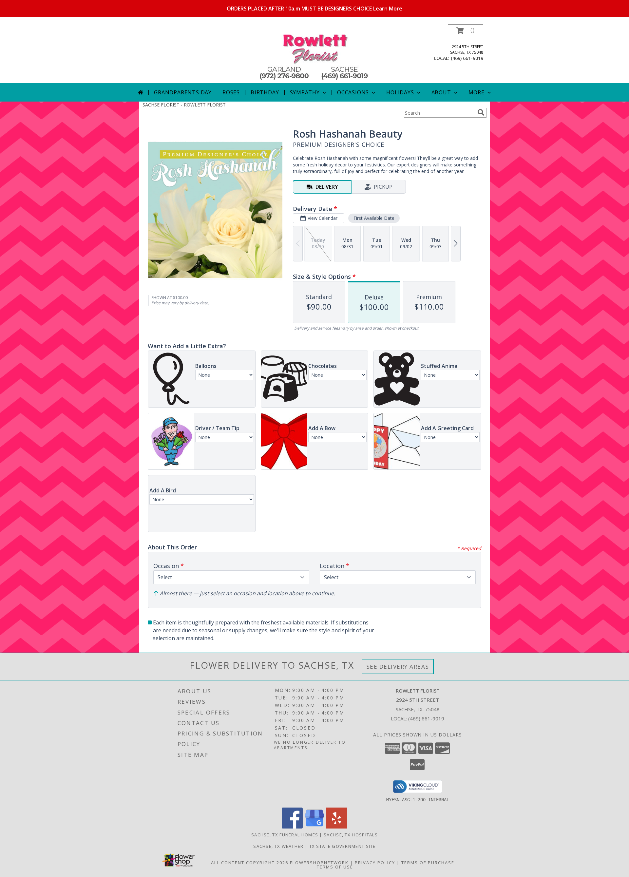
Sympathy (305, 92)
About (441, 92)
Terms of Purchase (427, 863)
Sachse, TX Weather (278, 846)
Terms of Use (335, 867)
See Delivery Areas (398, 666)
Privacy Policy (375, 863)
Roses (231, 92)
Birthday (265, 92)
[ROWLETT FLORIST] (314, 53)
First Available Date (373, 218)
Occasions (353, 92)
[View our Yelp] (336, 827)
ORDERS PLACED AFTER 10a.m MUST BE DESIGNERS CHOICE (314, 8)
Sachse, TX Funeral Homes (284, 835)
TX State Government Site (342, 846)
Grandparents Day (183, 92)
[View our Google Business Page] (314, 827)
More (476, 92)
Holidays (400, 92)
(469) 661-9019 (467, 58)
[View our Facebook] (292, 827)
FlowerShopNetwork (319, 863)
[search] (481, 112)
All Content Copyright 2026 (249, 863)
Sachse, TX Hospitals (351, 835)
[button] (465, 30)
